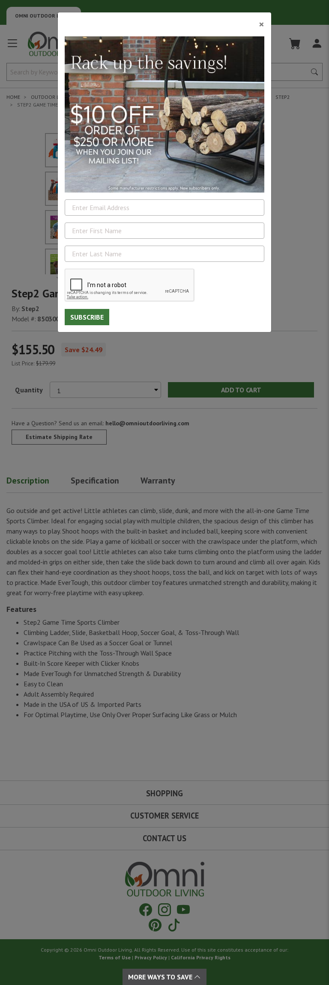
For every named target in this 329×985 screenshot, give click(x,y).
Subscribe (87, 317)
